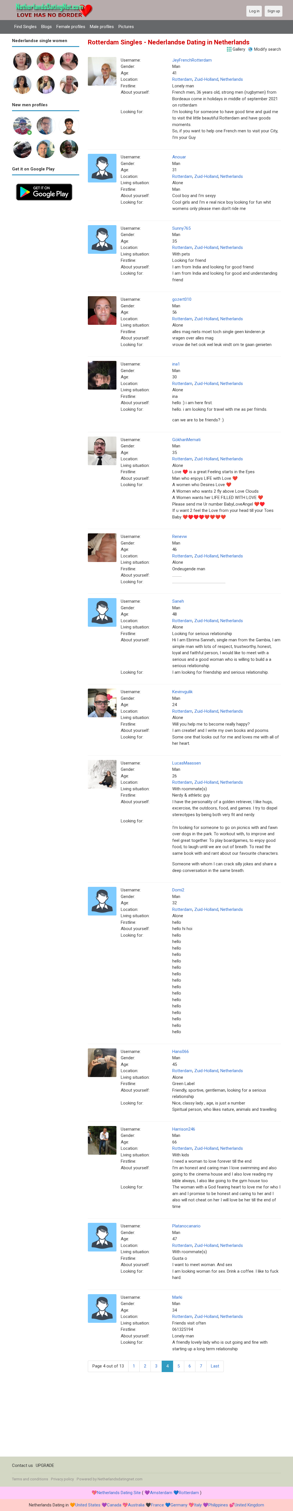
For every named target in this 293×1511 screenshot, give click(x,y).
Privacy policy (62, 1479)
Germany (179, 1505)
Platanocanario (186, 1226)
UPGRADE (45, 1465)
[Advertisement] (45, 290)
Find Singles (25, 26)
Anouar (179, 157)
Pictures (126, 26)
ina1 (176, 364)
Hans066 (180, 1051)
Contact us (22, 1465)
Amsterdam (161, 1492)
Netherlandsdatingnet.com (120, 1479)
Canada (114, 1505)
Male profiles (102, 26)
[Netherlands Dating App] (44, 182)
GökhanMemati (186, 439)
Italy (198, 1505)
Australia (136, 1505)
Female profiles (70, 26)
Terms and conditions (30, 1479)
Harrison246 (183, 1129)
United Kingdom (249, 1505)
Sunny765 (181, 228)
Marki (177, 1297)
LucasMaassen (186, 763)
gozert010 (181, 299)
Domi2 (178, 890)
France (157, 1505)
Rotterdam (182, 79)
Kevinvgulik (182, 691)
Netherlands (231, 79)
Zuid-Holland (206, 79)
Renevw (179, 536)
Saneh (178, 601)
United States (87, 1505)
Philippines (218, 1505)
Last (215, 1366)
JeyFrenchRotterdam (192, 60)
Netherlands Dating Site (119, 1492)
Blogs (46, 26)
